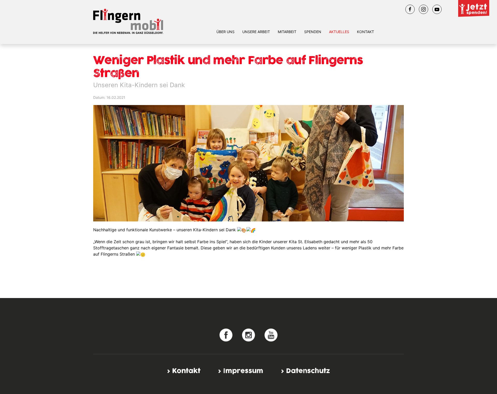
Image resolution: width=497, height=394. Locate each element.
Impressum (243, 371)
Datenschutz (308, 371)
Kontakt (365, 31)
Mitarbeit (287, 31)
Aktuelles (339, 31)
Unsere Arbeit (256, 31)
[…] (226, 334)
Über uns (225, 31)
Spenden (312, 31)
